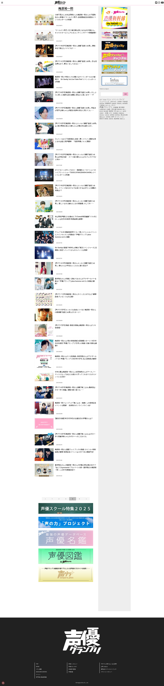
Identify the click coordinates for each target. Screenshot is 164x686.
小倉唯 (108, 109)
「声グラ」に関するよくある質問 (109, 664)
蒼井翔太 (117, 115)
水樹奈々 (102, 113)
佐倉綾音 (113, 103)
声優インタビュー (73, 664)
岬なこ (124, 109)
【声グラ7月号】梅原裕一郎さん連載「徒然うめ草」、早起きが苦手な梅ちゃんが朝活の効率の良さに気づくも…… (75, 109)
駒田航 (106, 119)
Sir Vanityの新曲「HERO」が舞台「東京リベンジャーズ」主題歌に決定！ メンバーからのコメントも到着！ (76, 248)
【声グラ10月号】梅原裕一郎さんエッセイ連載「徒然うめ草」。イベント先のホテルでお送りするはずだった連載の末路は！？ (75, 188)
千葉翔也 (102, 105)
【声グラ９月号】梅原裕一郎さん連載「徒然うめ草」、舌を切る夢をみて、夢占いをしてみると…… (76, 62)
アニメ (109, 99)
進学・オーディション (117, 117)
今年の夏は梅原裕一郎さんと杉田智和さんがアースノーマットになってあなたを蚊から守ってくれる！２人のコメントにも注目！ (75, 374)
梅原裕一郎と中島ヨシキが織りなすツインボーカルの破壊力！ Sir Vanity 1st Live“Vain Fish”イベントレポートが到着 (75, 79)
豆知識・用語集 (72, 669)
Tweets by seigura (104, 89)
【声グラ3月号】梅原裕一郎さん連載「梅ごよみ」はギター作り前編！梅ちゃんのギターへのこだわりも (75, 435)
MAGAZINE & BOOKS (41, 672)
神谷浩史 (102, 115)
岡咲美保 (119, 109)
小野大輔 (113, 109)
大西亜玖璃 (102, 109)
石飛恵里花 (121, 113)
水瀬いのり (108, 113)
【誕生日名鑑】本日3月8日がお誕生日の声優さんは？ (74, 418)
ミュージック (104, 101)
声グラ (113, 105)
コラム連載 (39, 669)
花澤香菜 (112, 115)
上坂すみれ (113, 101)
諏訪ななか (102, 117)
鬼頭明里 (116, 118)
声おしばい (108, 105)
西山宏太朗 (124, 115)
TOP (37, 664)
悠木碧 (101, 111)
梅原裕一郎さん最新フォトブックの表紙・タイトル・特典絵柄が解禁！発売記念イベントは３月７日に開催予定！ (75, 450)
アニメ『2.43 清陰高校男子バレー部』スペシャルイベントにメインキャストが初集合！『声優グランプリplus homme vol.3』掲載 (76, 234)
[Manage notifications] (3, 683)
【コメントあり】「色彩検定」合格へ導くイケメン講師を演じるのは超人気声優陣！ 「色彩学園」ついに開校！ (75, 140)
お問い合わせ (104, 666)
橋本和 (124, 111)
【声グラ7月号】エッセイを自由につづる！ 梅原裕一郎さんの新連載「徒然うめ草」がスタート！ (75, 310)
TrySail (104, 99)
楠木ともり (119, 111)
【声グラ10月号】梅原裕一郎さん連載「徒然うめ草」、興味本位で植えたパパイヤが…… (75, 46)
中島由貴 (125, 101)
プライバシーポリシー (106, 672)
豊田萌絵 (108, 117)
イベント (38, 674)
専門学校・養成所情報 (41, 677)
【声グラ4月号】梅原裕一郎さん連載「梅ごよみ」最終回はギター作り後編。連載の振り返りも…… (75, 388)
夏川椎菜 (121, 107)
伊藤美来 (108, 103)
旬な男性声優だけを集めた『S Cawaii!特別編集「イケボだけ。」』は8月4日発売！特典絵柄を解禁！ (76, 217)
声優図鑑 (115, 107)
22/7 (101, 99)
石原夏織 (115, 113)
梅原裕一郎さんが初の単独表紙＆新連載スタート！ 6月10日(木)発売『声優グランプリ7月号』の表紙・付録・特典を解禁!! (76, 343)
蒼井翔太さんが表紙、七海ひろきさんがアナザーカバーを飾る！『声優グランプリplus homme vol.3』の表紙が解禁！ (75, 281)
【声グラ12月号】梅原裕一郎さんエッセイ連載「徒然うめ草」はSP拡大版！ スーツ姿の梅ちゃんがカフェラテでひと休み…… (75, 156)
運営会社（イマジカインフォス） (108, 669)
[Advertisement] (66, 487)
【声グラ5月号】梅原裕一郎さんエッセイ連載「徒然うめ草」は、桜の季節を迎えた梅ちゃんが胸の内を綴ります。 (76, 124)
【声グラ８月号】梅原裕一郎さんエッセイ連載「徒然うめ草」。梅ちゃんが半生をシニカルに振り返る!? (75, 264)
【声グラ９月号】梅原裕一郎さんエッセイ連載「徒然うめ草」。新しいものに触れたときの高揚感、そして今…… (75, 202)
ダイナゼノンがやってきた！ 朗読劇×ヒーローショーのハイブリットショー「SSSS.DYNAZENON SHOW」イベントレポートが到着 (75, 172)
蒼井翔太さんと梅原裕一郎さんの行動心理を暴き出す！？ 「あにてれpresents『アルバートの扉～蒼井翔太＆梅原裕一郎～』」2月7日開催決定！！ (75, 467)
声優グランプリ (106, 107)
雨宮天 (102, 118)
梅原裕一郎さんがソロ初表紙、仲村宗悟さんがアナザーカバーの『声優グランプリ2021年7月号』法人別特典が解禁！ (76, 357)
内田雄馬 (125, 103)
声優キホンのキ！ (73, 666)
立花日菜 (107, 115)
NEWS (37, 666)
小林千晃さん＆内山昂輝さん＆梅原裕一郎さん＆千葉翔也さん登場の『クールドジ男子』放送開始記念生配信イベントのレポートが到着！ (75, 17)
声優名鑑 (71, 672)
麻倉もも (122, 118)
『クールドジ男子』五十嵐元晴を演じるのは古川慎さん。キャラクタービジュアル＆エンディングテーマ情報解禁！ (75, 31)
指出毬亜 (106, 111)
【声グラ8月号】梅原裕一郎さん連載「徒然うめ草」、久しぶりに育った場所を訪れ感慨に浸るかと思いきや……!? (75, 93)
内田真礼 (119, 103)
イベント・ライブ (118, 99)
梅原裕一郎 (112, 111)
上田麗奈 (119, 101)
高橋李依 (111, 118)
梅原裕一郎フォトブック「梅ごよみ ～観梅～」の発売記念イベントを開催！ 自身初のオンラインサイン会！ (75, 404)
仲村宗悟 (102, 103)
